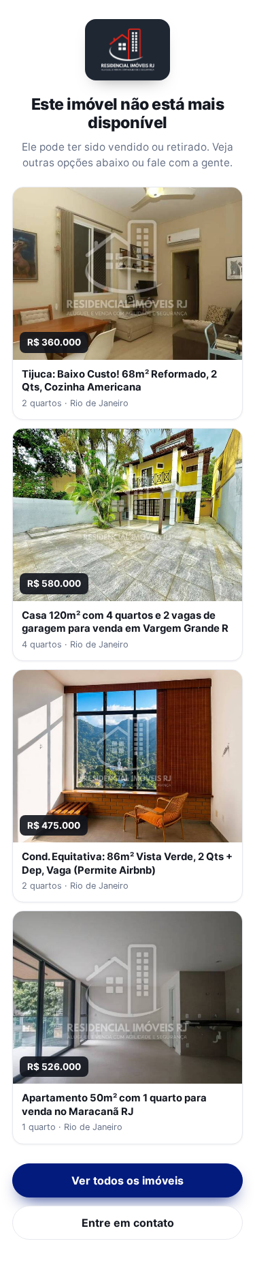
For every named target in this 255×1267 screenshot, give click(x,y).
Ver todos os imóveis (127, 1180)
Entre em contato (128, 1223)
